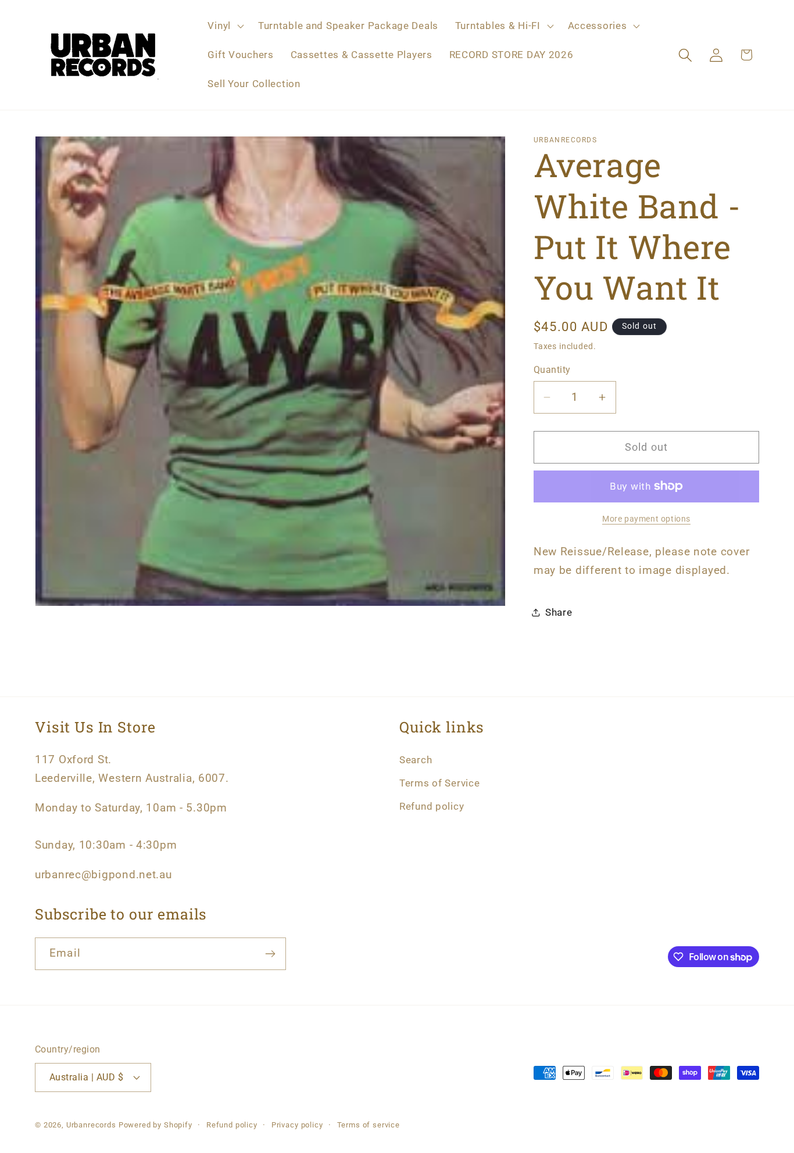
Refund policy (431, 806)
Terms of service (368, 1124)
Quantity (552, 370)
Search (415, 760)
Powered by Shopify (155, 1124)
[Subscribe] (270, 954)
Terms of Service (439, 783)
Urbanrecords (91, 1124)
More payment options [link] (646, 519)
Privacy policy (297, 1124)
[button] (224, 26)
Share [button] (559, 612)
